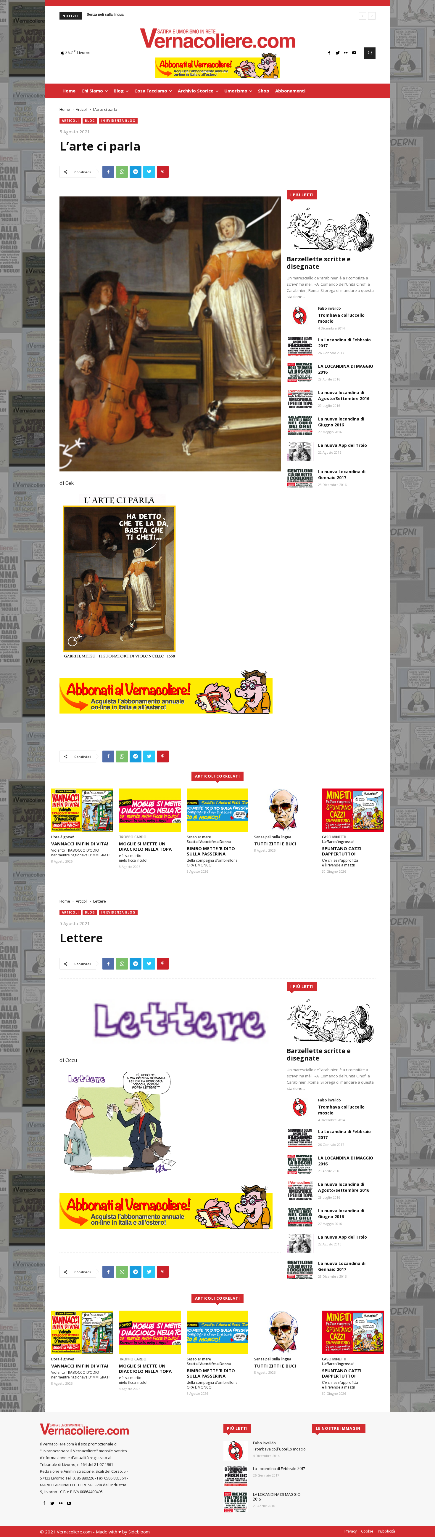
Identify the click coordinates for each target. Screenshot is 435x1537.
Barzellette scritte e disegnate (319, 263)
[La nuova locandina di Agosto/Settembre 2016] (300, 399)
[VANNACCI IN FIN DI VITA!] (82, 810)
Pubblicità (386, 1531)
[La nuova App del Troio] (300, 451)
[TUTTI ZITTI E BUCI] (285, 810)
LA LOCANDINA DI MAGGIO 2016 (277, 1496)
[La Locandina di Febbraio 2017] (300, 346)
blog (90, 121)
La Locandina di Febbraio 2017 (279, 1468)
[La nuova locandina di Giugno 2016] (300, 425)
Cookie (367, 1531)
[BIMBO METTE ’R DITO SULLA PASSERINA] (218, 810)
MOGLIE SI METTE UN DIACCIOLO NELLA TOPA (145, 846)
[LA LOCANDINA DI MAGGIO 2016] (300, 372)
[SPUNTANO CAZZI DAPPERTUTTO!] (353, 810)
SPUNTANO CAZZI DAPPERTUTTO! (342, 851)
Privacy (350, 1531)
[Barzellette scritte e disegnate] (331, 229)
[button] (370, 53)
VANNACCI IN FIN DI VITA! (79, 844)
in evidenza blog (118, 121)
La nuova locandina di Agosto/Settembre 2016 (343, 395)
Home (64, 109)
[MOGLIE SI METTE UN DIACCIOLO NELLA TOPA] (150, 810)
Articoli (82, 109)
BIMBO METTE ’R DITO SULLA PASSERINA (211, 851)
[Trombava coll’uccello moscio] (300, 315)
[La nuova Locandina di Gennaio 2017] (300, 478)
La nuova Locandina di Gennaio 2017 (341, 474)
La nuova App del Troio (342, 445)
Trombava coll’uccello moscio (279, 1449)
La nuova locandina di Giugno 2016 (341, 422)
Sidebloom (139, 1532)
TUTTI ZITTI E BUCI (275, 844)
